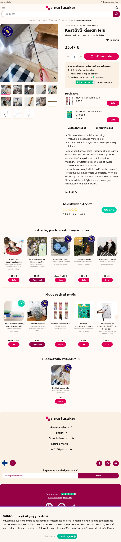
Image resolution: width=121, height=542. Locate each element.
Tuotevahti (37, 280)
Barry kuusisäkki (37, 324)
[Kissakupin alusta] (60, 246)
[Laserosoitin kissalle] (107, 246)
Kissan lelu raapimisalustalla (14, 260)
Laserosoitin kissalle (107, 259)
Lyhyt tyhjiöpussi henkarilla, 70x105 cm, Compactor (107, 326)
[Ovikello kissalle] (84, 246)
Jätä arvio (109, 209)
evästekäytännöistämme (101, 528)
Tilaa (98, 475)
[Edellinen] (4, 253)
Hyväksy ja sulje (67, 536)
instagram (106, 463)
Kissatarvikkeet (67, 20)
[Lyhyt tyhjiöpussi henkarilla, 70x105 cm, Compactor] (107, 311)
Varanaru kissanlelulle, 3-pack (89, 113)
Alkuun (32, 20)
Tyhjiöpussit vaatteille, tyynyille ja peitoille (14, 325)
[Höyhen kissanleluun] (60, 311)
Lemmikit (54, 20)
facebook (98, 463)
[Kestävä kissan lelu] (60, 375)
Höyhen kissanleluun (88, 98)
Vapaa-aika (42, 20)
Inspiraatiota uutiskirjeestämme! (60, 470)
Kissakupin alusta (60, 259)
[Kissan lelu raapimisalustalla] (14, 246)
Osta (60, 280)
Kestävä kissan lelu (60, 388)
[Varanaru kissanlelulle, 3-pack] (69, 111)
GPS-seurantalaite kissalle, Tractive (37, 260)
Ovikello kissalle (84, 259)
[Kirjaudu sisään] (12, 463)
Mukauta (50, 536)
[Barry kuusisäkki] (37, 311)
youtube (115, 463)
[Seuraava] (54, 78)
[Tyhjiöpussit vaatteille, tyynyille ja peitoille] (14, 311)
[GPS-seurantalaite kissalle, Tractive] (37, 246)
